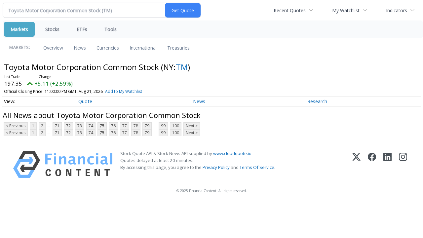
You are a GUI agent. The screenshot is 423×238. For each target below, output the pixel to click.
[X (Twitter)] (356, 164)
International (143, 48)
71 (57, 126)
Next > (192, 126)
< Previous (15, 126)
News (80, 48)
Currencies (107, 48)
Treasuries (178, 48)
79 (147, 126)
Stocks (52, 29)
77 (124, 126)
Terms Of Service (257, 167)
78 (136, 126)
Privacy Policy (216, 167)
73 (79, 126)
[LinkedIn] (387, 164)
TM (182, 66)
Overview (53, 48)
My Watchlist (346, 10)
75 (102, 126)
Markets (19, 29)
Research (317, 101)
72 (68, 126)
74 (91, 126)
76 (113, 126)
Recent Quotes (290, 10)
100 (175, 126)
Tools (110, 29)
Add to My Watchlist (123, 91)
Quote (85, 101)
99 (163, 126)
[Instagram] (403, 164)
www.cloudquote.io (232, 153)
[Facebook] (372, 164)
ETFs (82, 29)
